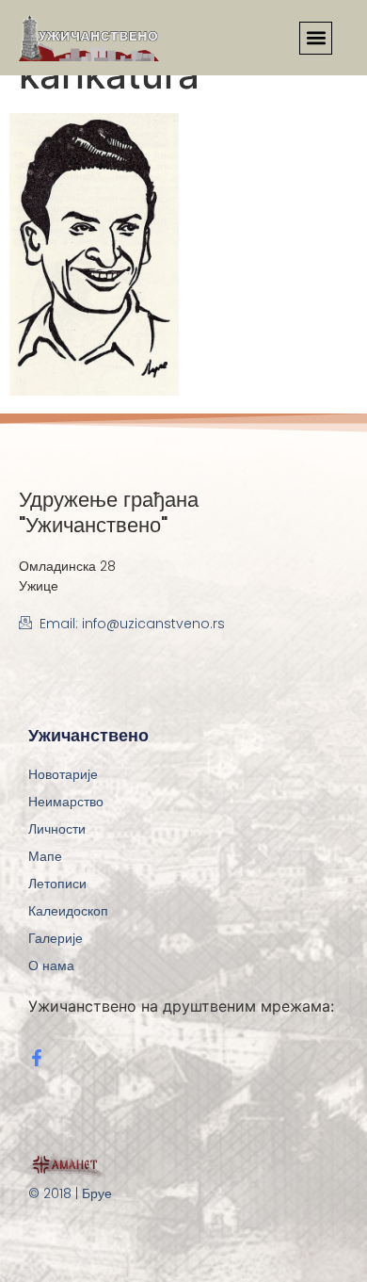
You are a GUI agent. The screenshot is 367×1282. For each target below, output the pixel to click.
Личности (57, 829)
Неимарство (66, 801)
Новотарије (63, 774)
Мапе (45, 856)
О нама (51, 965)
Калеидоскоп (68, 910)
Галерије (55, 938)
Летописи (57, 883)
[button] (315, 38)
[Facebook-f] (36, 1057)
